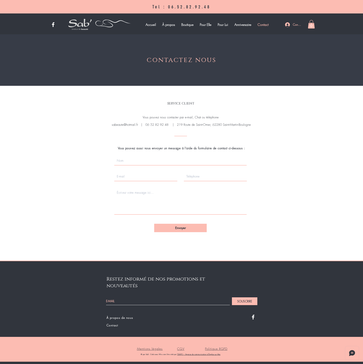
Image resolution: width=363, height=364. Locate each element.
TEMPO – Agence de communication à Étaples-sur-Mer (198, 354)
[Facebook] (53, 24)
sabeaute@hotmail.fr (125, 125)
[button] (187, 25)
